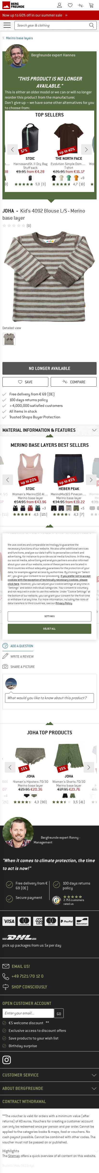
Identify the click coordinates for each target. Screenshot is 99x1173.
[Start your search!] (92, 25)
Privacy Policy (64, 603)
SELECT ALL (49, 628)
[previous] (12, 149)
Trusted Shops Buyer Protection (34, 417)
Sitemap (14, 1156)
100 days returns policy (28, 400)
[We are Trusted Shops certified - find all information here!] (57, 900)
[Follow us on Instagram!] (10, 1061)
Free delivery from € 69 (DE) (32, 394)
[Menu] (7, 25)
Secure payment (29, 897)
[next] (86, 149)
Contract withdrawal (24, 1101)
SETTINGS (49, 616)
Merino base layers (19, 38)
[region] (49, 586)
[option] (49, 276)
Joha (8, 211)
